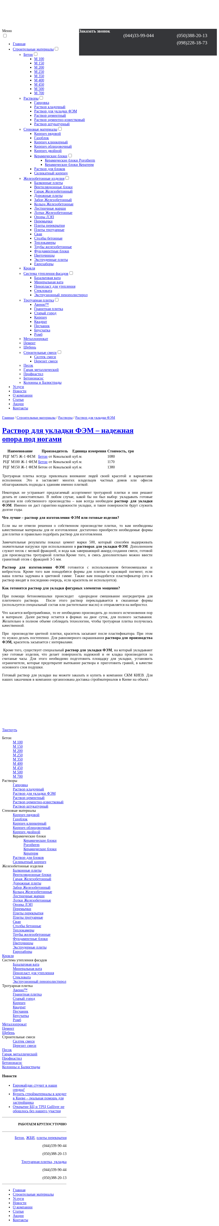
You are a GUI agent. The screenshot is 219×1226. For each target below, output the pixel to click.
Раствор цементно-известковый (59, 120)
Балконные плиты (48, 183)
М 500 (39, 89)
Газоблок (41, 138)
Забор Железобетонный (53, 200)
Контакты (20, 408)
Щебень (30, 347)
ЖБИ (30, 1138)
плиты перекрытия (52, 1138)
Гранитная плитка (48, 309)
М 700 (39, 93)
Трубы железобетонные (53, 247)
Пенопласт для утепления (54, 286)
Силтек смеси (45, 357)
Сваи (38, 234)
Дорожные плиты (48, 196)
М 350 (39, 76)
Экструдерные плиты (51, 260)
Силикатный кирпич (51, 173)
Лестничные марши (50, 208)
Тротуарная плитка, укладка (44, 1162)
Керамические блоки (50, 156)
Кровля (29, 268)
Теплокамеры (45, 243)
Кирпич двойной (48, 151)
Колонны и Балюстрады (42, 383)
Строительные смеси (40, 353)
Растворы (31, 98)
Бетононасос (34, 378)
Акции (18, 404)
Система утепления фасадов (46, 274)
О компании (23, 395)
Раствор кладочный (49, 107)
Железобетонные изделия (44, 179)
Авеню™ (41, 305)
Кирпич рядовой (47, 134)
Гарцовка (41, 103)
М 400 (39, 80)
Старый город (45, 313)
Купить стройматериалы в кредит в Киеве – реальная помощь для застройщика (40, 1098)
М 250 (39, 72)
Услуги (18, 387)
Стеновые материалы (40, 129)
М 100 (39, 59)
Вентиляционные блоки (53, 187)
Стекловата (43, 291)
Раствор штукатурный (52, 124)
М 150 (39, 63)
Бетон (28, 55)
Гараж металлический (41, 370)
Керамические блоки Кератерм (69, 165)
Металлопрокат (36, 339)
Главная (19, 44)
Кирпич (40, 317)
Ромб (38, 334)
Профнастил (33, 374)
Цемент (30, 343)
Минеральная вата (48, 282)
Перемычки (43, 221)
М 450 (39, 85)
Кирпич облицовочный (53, 146)
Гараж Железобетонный (53, 191)
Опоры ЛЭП (44, 217)
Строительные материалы (33, 49)
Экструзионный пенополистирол (61, 295)
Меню (7, 31)
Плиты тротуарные (49, 230)
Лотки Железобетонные (53, 213)
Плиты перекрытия (49, 226)
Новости (19, 391)
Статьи (18, 400)
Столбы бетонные (48, 238)
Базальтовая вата (47, 278)
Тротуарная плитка (39, 300)
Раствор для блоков (49, 169)
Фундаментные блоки (51, 251)
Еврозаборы (43, 264)
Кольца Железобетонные (53, 204)
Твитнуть (9, 730)
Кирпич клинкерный (51, 142)
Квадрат (40, 322)
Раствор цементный (50, 115)
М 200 (39, 67)
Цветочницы (44, 255)
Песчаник (42, 326)
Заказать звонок (94, 31)
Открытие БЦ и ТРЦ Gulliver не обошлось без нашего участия (38, 1109)
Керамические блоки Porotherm (70, 160)
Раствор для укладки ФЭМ (55, 111)
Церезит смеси (46, 361)
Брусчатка (42, 330)
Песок (28, 365)
